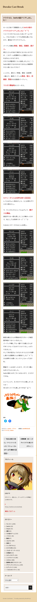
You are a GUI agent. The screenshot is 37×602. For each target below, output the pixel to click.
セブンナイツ (10, 567)
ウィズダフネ (10, 545)
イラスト (14, 428)
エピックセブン (10, 555)
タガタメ (8, 560)
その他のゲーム (10, 533)
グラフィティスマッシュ (13, 565)
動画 (7, 538)
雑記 (7, 531)
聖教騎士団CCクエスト (12, 562)
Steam (8, 529)
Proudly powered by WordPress (22, 598)
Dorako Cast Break (13, 6)
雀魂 (7, 543)
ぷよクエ (8, 541)
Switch (9, 428)
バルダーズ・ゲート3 (12, 550)
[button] (18, 102)
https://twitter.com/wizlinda (13, 507)
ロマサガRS (9, 548)
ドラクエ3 (6, 430)
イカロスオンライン (11, 570)
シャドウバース (10, 557)
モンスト (8, 524)
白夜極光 (8, 553)
